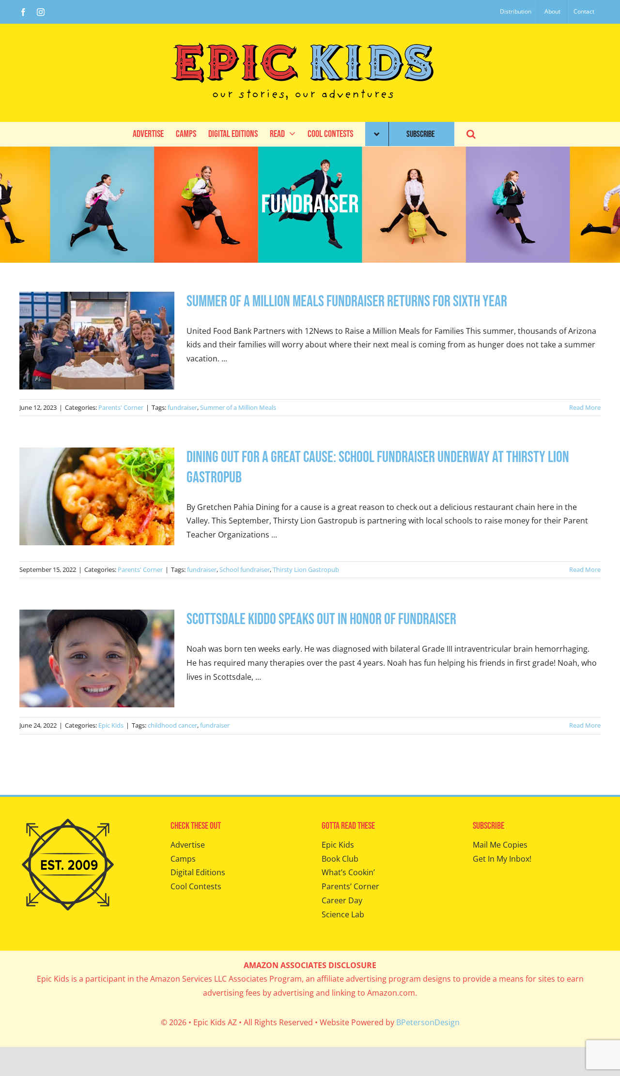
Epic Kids (111, 725)
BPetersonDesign (428, 1022)
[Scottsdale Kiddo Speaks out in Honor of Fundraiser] (96, 658)
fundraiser (182, 407)
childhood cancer (172, 725)
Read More (585, 407)
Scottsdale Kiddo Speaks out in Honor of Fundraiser (321, 619)
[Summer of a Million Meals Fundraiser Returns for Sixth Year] (96, 340)
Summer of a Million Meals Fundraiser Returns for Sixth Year (346, 301)
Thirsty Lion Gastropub (306, 569)
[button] (471, 134)
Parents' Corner (120, 407)
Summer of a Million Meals (238, 407)
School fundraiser (244, 569)
